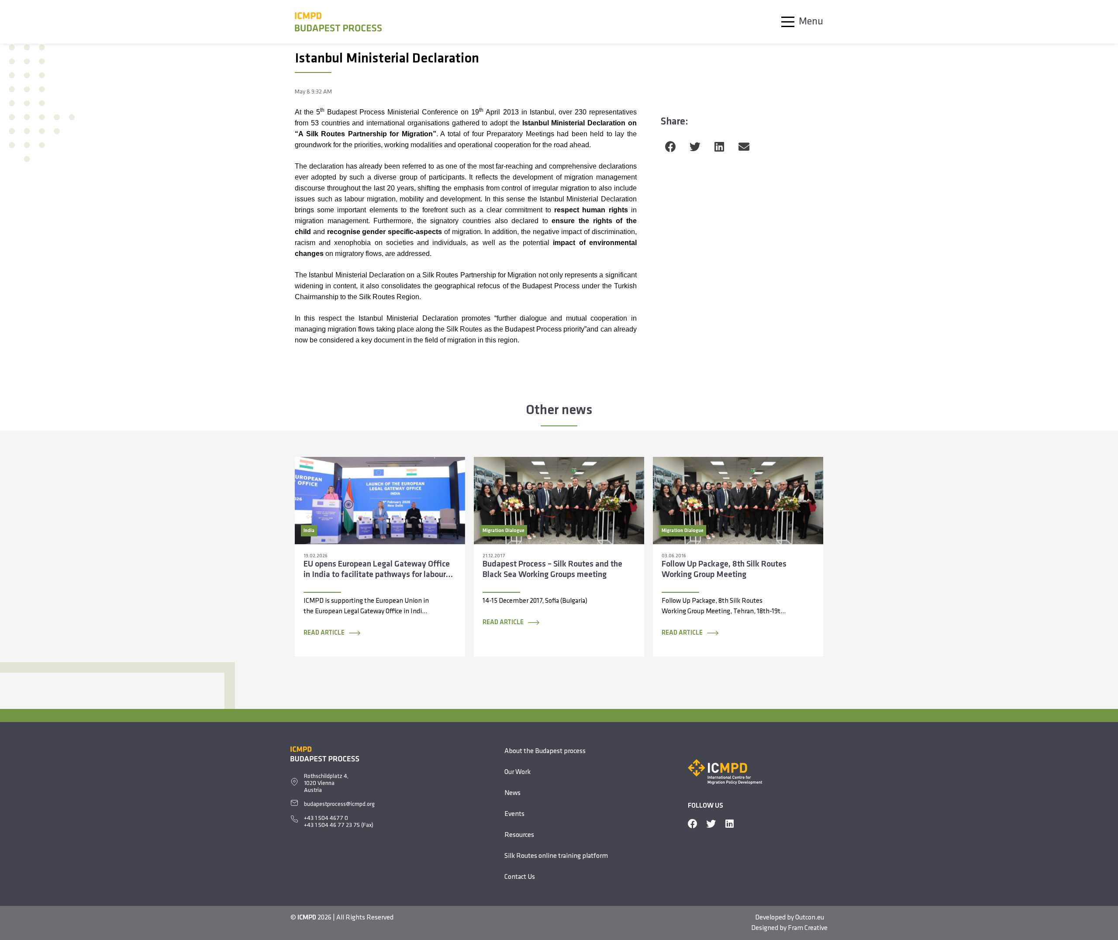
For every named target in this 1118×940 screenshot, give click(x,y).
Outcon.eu (809, 917)
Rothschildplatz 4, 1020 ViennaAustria (326, 783)
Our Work (517, 772)
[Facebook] (692, 824)
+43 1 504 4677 (324, 818)
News (512, 793)
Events (514, 814)
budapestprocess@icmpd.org (339, 804)
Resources (519, 835)
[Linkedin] (729, 824)
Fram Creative (808, 928)
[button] (670, 146)
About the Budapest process (545, 751)
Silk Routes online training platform (556, 856)
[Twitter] (711, 824)
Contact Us (519, 877)
